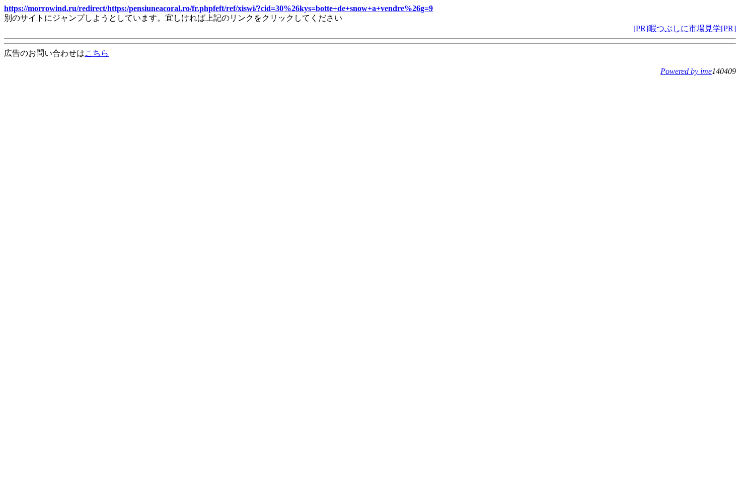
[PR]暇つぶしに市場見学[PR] (684, 28)
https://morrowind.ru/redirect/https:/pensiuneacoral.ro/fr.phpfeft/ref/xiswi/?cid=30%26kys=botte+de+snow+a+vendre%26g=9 (218, 8)
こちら (97, 53)
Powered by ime (686, 71)
